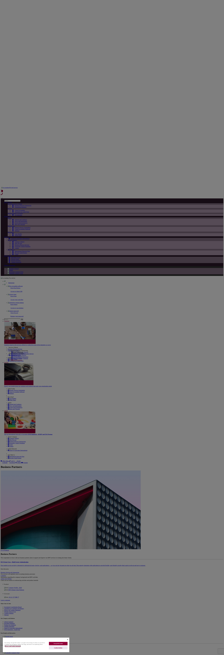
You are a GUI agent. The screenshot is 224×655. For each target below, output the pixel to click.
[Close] (67, 639)
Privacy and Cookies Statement (12, 646)
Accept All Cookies (58, 643)
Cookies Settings (58, 647)
